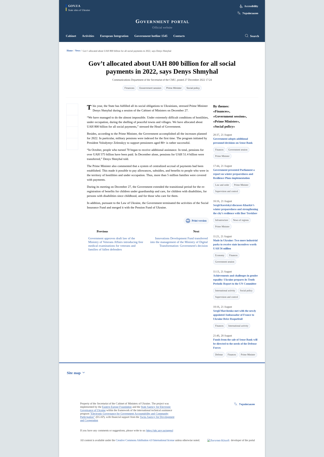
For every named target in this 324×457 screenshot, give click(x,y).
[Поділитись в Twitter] (72, 121)
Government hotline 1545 (150, 36)
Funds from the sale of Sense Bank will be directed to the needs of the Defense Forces (235, 343)
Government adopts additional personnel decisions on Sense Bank (233, 140)
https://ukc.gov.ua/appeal (159, 430)
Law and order (222, 185)
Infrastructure (221, 220)
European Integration (114, 36)
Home (70, 50)
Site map (74, 373)
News (77, 50)
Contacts (179, 36)
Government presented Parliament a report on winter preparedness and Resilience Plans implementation (234, 174)
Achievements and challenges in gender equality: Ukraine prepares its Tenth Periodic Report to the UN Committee (235, 279)
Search (254, 36)
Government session (150, 88)
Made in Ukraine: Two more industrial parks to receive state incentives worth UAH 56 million (235, 244)
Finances (129, 88)
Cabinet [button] (71, 36)
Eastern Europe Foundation (117, 406)
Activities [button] (88, 36)
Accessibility (251, 6)
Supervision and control (226, 191)
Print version (199, 220)
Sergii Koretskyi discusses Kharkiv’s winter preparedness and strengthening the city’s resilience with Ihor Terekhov (235, 209)
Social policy (193, 88)
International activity (225, 290)
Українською (250, 13)
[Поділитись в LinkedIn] (72, 144)
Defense (219, 354)
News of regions (241, 220)
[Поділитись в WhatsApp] (72, 132)
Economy (219, 255)
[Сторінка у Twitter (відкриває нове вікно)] (237, 36)
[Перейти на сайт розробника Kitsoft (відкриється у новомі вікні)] (218, 443)
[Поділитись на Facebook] (72, 109)
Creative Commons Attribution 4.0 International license (145, 440)
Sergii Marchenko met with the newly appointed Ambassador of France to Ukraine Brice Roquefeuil (234, 314)
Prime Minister (174, 88)
